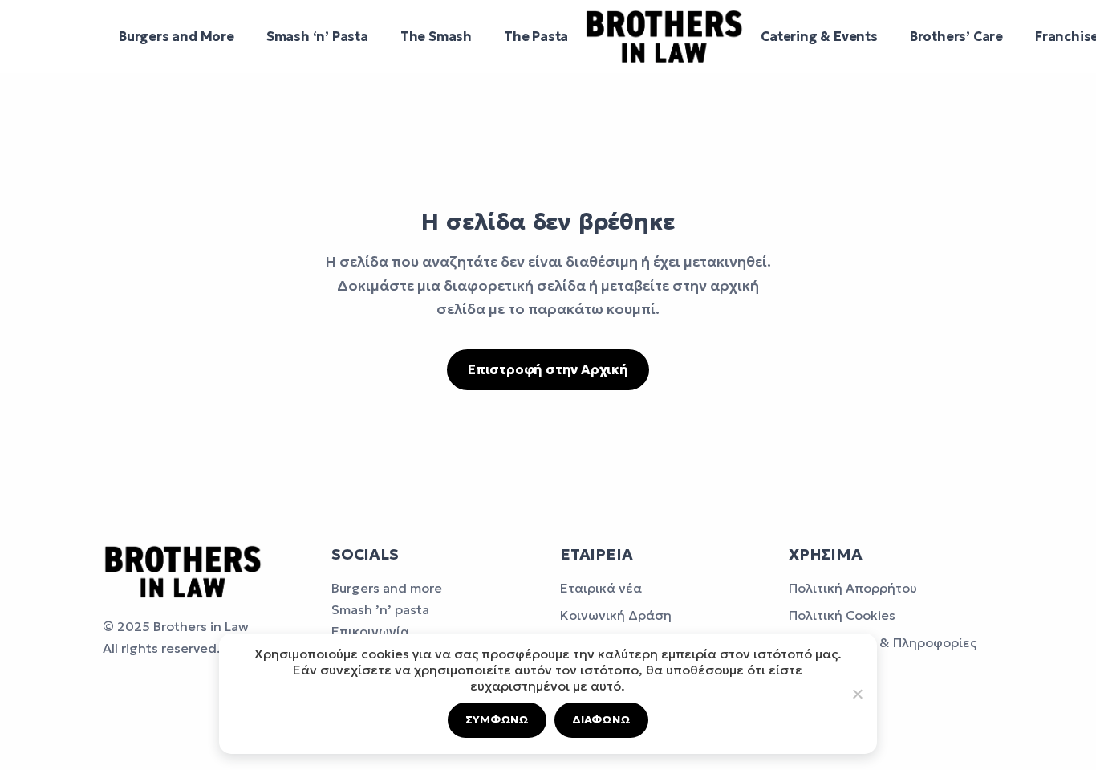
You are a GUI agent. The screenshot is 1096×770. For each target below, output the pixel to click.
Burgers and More (176, 36)
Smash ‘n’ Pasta (317, 36)
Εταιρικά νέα (601, 588)
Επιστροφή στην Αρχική (548, 369)
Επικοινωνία (370, 631)
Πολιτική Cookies (842, 615)
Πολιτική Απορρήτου (853, 588)
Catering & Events (819, 36)
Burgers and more (386, 588)
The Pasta (536, 36)
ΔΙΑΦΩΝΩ (601, 719)
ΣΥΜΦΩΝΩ (497, 719)
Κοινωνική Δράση (616, 615)
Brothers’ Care (956, 36)
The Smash (436, 36)
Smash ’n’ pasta (380, 609)
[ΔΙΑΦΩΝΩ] (857, 694)
